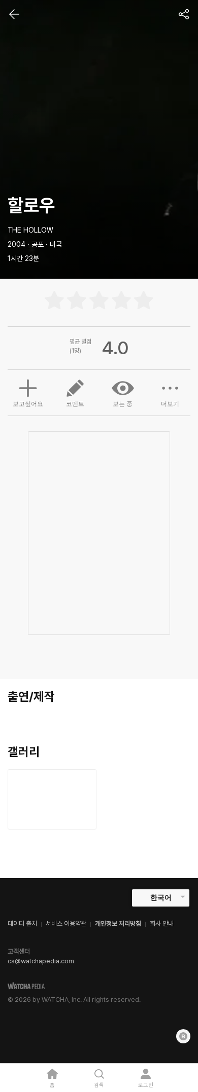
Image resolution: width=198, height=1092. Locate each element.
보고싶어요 (28, 403)
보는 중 (123, 403)
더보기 (170, 403)
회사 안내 (162, 923)
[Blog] (183, 1036)
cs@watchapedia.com (41, 961)
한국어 (161, 897)
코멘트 (75, 403)
